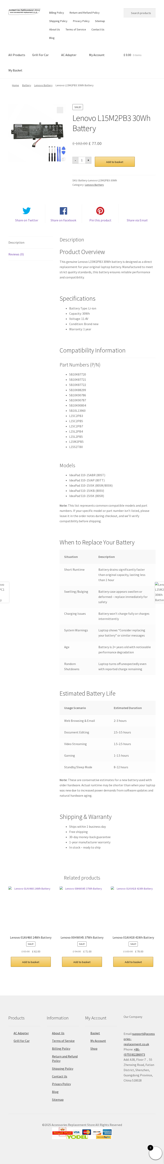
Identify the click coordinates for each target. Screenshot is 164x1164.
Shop (93, 1048)
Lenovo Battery (43, 85)
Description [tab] (16, 242)
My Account (97, 55)
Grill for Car (22, 1041)
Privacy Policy (81, 21)
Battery (26, 85)
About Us (54, 29)
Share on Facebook (63, 220)
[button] (60, 110)
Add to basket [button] (30, 962)
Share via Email (137, 220)
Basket (95, 1033)
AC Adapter (68, 55)
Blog (52, 38)
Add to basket (114, 162)
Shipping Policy (58, 21)
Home (15, 85)
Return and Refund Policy (85, 12)
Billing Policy (56, 12)
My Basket (15, 70)
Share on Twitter (26, 220)
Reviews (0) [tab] (16, 254)
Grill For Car (40, 55)
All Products (16, 55)
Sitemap (100, 21)
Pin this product (100, 220)
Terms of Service (76, 29)
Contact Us (97, 29)
